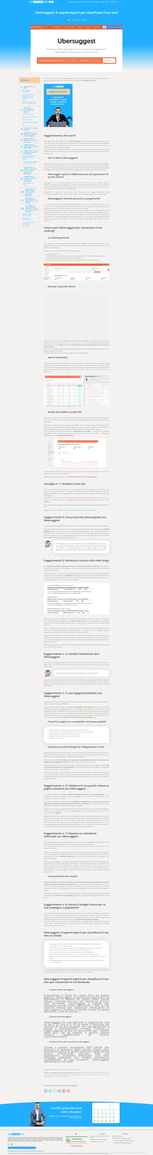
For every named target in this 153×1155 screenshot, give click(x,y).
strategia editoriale (99, 846)
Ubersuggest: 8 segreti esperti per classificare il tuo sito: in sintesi (31, 200)
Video (107, 2)
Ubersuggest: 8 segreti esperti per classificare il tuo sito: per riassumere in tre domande (31, 208)
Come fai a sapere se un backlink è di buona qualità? (29, 157)
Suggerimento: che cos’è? (29, 87)
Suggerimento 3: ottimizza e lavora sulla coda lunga (30, 140)
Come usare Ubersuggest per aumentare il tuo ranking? (29, 110)
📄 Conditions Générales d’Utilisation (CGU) (122, 1140)
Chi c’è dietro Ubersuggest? (26, 91)
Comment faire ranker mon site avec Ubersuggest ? (28, 224)
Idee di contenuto (27, 120)
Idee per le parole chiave (29, 117)
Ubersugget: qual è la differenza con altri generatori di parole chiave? (28, 97)
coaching (70, 210)
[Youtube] (52, 2)
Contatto (113, 2)
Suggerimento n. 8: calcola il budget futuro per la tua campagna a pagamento (31, 192)
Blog (102, 2)
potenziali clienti (99, 886)
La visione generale (28, 114)
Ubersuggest (48, 243)
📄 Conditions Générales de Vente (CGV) (122, 1143)
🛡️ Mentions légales (117, 1136)
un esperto (103, 884)
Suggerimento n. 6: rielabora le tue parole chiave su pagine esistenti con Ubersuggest (30, 170)
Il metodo (86, 2)
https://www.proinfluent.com (73, 1069)
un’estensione (70, 663)
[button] (118, 2)
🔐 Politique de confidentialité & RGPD (121, 1138)
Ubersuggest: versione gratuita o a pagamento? (29, 102)
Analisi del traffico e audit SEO (30, 123)
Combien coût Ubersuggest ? (26, 218)
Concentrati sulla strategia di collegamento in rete (30, 162)
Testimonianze (95, 2)
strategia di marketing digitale (85, 187)
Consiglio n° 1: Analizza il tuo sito (31, 128)
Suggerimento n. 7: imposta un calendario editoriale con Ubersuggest (30, 179)
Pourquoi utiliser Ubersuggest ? (27, 214)
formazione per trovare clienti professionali (75, 972)
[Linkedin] (50, 2)
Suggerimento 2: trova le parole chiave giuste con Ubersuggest (30, 134)
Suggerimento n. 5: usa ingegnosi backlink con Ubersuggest (31, 152)
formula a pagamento (79, 214)
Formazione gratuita (75, 2)
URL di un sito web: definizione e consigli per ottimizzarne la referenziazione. (74, 510)
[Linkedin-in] (8, 1144)
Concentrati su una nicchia (28, 184)
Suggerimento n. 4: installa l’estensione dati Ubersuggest (31, 146)
